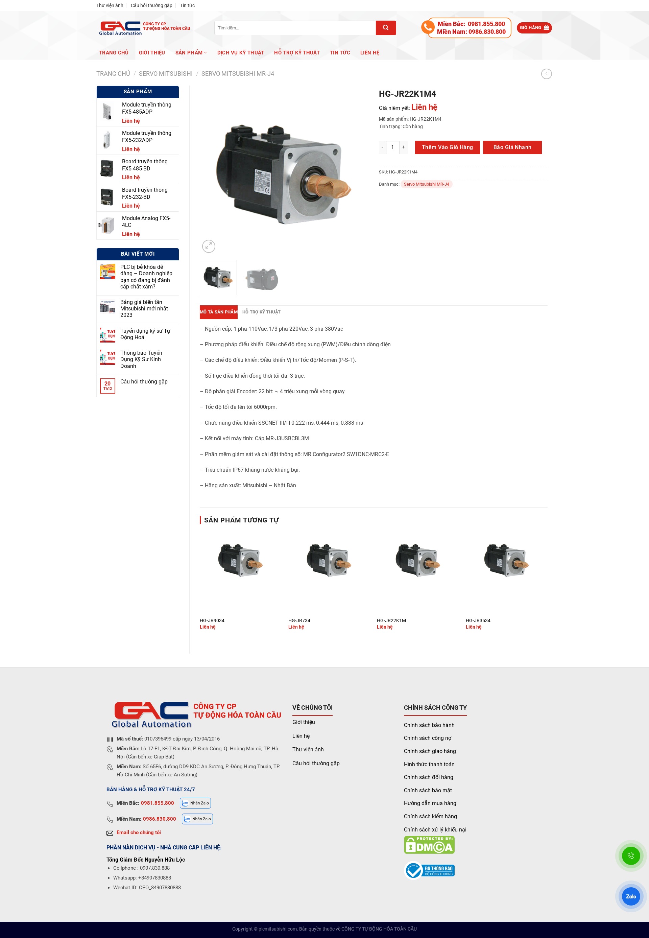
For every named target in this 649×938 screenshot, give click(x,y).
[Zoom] (208, 246)
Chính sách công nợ (427, 738)
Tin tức (187, 5)
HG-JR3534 (478, 621)
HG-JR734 (299, 621)
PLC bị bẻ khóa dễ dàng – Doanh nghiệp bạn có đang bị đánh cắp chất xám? (146, 277)
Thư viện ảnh (109, 5)
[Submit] (386, 28)
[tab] (219, 312)
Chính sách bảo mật (428, 790)
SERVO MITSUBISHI (166, 73)
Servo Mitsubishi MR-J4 (237, 73)
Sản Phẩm (188, 53)
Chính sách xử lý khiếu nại (435, 829)
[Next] (357, 170)
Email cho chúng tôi (139, 832)
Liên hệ (369, 53)
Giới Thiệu (152, 53)
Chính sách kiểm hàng (430, 816)
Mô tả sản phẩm (219, 311)
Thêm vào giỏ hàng (447, 147)
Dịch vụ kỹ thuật (240, 53)
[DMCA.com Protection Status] (429, 844)
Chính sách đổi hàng (428, 777)
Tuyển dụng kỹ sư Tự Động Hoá (145, 334)
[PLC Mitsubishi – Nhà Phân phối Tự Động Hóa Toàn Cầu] (143, 28)
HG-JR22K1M (391, 621)
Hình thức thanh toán (429, 764)
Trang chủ (114, 53)
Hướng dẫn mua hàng (430, 803)
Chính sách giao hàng (430, 751)
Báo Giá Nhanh (513, 147)
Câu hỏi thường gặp (151, 5)
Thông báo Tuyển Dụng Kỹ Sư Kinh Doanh (141, 359)
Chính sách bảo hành (429, 725)
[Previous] (212, 170)
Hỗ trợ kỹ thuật (297, 53)
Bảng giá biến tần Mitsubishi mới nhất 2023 (144, 308)
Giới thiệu (303, 722)
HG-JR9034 (212, 621)
